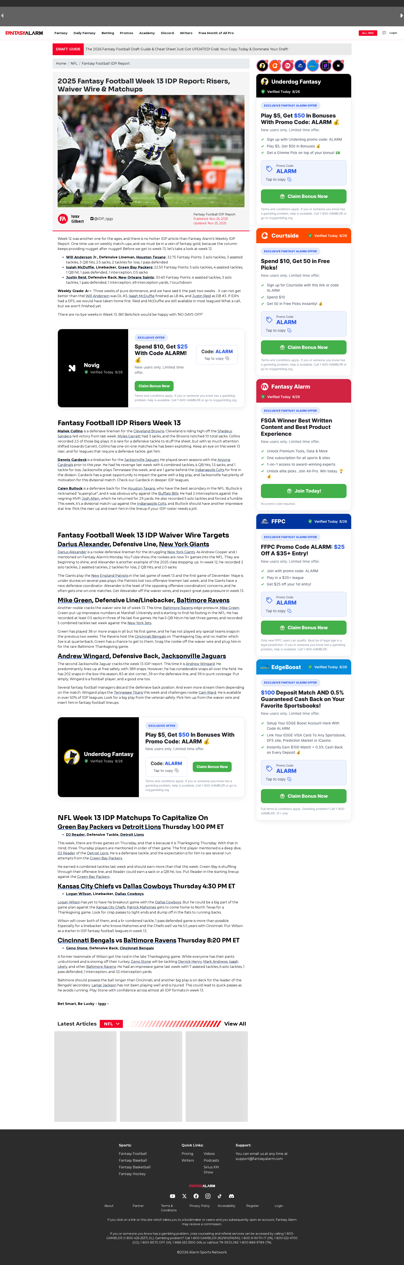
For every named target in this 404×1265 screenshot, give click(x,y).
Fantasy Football (133, 1154)
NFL (74, 63)
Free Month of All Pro (216, 33)
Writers (186, 33)
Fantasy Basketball (135, 1167)
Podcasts (211, 1160)
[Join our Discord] (384, 33)
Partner (138, 1206)
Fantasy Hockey (132, 1174)
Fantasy (61, 33)
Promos (126, 33)
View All (235, 1024)
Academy (147, 33)
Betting (108, 33)
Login (393, 32)
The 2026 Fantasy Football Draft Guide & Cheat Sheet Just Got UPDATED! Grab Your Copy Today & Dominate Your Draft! (186, 49)
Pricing (187, 1154)
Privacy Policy (199, 1206)
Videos (209, 1154)
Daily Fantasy (85, 33)
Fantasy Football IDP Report (106, 63)
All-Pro (368, 33)
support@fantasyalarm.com (259, 1159)
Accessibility (226, 1206)
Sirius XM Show (211, 1169)
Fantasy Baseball (133, 1160)
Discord (167, 33)
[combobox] (111, 1024)
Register (252, 1206)
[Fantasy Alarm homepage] (24, 33)
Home (61, 63)
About (108, 1206)
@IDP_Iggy (103, 219)
